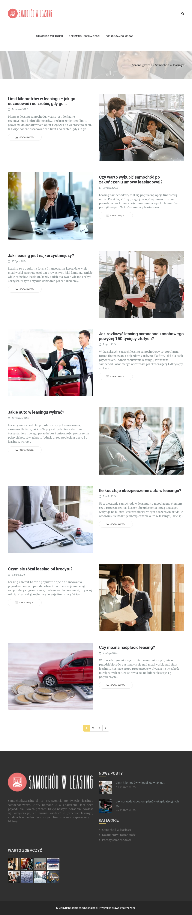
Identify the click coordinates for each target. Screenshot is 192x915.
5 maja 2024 (109, 496)
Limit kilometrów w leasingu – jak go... (140, 782)
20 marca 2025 (110, 187)
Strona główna (142, 65)
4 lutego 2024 (110, 653)
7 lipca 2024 (109, 344)
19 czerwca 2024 (20, 418)
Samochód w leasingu (49, 36)
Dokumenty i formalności (84, 36)
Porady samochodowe (119, 36)
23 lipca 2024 (19, 261)
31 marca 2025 (19, 109)
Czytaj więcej (26, 137)
